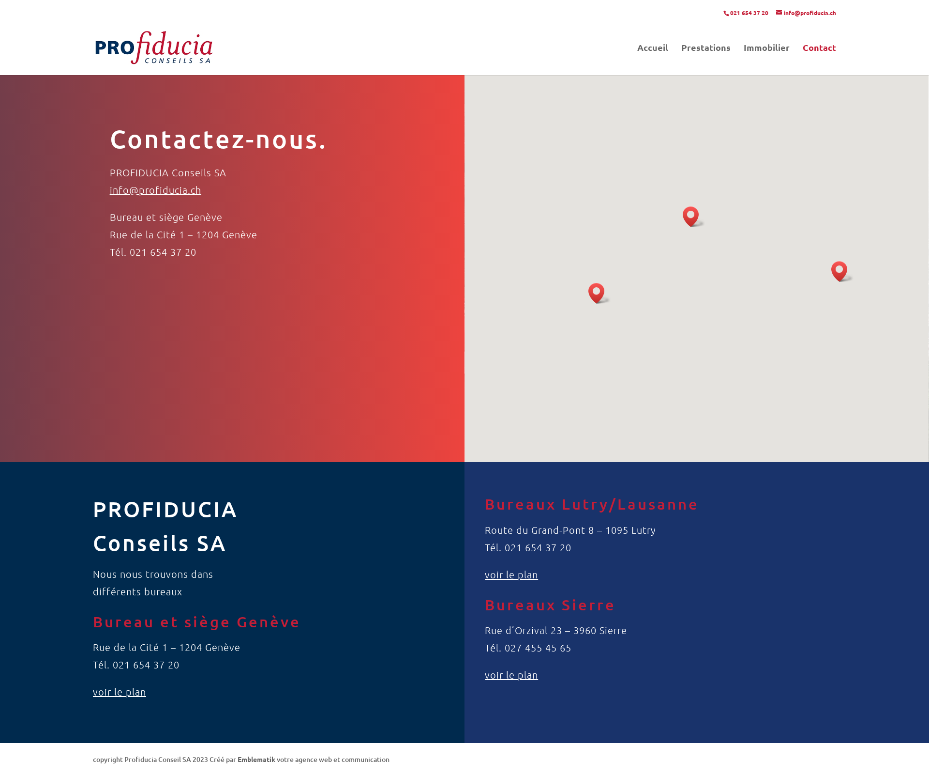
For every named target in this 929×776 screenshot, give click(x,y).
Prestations (706, 48)
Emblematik (256, 759)
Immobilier (767, 48)
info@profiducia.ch (155, 190)
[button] (599, 293)
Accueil (652, 48)
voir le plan (119, 692)
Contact (819, 48)
